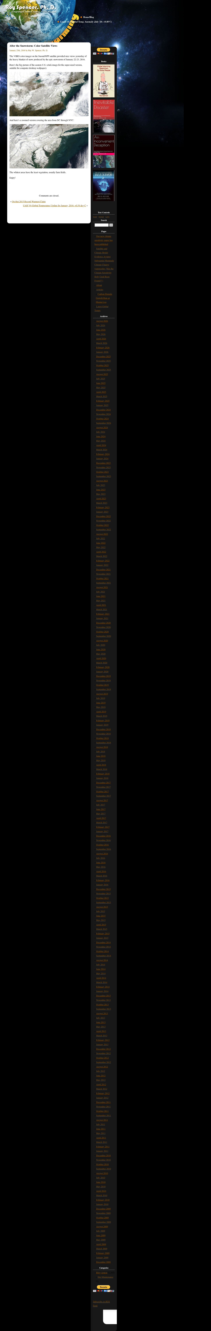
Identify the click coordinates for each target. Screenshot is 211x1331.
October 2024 (102, 418)
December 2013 (103, 995)
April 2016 (101, 871)
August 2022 (102, 533)
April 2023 (101, 498)
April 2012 (101, 1084)
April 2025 (101, 391)
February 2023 (103, 507)
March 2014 (101, 982)
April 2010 (101, 1190)
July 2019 (100, 698)
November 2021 (103, 573)
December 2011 (103, 1102)
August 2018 (102, 746)
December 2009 (103, 1208)
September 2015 (103, 902)
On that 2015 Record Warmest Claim (29, 201)
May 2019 (101, 707)
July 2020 (100, 644)
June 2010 (101, 1182)
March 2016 (101, 875)
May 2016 (101, 866)
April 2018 (101, 764)
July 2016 (100, 857)
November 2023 (103, 467)
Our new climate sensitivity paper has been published (103, 240)
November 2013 (103, 1000)
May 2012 (101, 1079)
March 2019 (101, 715)
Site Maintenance (105, 1276)
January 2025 (102, 405)
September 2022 (103, 529)
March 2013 (101, 1035)
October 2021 (102, 578)
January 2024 (102, 458)
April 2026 (101, 338)
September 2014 (103, 955)
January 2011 (102, 1150)
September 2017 (103, 795)
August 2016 (102, 853)
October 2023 (102, 471)
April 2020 (101, 658)
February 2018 (103, 773)
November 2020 (103, 627)
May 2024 (101, 440)
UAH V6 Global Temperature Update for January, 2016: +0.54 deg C (54, 205)
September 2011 (103, 1115)
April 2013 (101, 1031)
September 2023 (103, 476)
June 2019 (101, 702)
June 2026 (101, 329)
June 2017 (101, 809)
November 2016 (103, 840)
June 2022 (101, 542)
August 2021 (102, 587)
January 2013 (102, 1044)
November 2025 (103, 360)
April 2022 (101, 551)
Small (95, 217)
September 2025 (103, 369)
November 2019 (103, 680)
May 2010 (101, 1186)
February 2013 (103, 1039)
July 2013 (100, 1017)
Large (107, 217)
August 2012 (102, 1066)
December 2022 (103, 516)
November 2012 (103, 1053)
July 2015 (100, 911)
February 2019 (103, 720)
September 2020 (103, 636)
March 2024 (101, 449)
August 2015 (102, 906)
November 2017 (103, 786)
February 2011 (103, 1146)
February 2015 (103, 933)
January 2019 (102, 724)
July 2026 (100, 325)
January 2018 (102, 778)
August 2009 (102, 1226)
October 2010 (102, 1164)
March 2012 (101, 1088)
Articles (99, 289)
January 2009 (102, 1257)
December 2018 (103, 729)
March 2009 (101, 1248)
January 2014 (102, 991)
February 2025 (103, 400)
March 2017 (101, 822)
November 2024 (103, 414)
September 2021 (103, 582)
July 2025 (100, 378)
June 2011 (101, 1128)
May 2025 (101, 387)
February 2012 (103, 1093)
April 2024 (101, 445)
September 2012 (103, 1062)
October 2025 (102, 365)
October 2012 (102, 1057)
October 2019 (102, 684)
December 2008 (103, 1261)
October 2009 (102, 1217)
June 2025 (101, 382)
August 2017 (102, 800)
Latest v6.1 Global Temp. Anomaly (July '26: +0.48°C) (86, 21)
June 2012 (101, 1075)
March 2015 (101, 928)
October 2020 (102, 631)
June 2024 (101, 436)
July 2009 (100, 1230)
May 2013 (101, 1026)
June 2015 (101, 915)
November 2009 (103, 1213)
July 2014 (100, 964)
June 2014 (101, 968)
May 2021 (101, 600)
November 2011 (103, 1106)
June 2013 (101, 1022)
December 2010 (103, 1155)
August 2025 (102, 374)
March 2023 (101, 502)
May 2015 (101, 920)
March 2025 (101, 396)
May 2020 (101, 653)
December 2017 (103, 782)
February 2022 (103, 560)
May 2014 (101, 973)
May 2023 (101, 493)
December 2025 (103, 356)
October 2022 (102, 525)
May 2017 (101, 813)
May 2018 (101, 760)
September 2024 (103, 422)
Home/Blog (88, 17)
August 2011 (102, 1119)
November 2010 (103, 1159)
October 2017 (102, 791)
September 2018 (103, 742)
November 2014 (103, 946)
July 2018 (100, 751)
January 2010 (102, 1204)
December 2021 (103, 569)
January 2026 (102, 351)
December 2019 (103, 675)
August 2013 (102, 1013)
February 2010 (103, 1199)
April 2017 (101, 818)
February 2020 (103, 667)
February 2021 (103, 613)
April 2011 (101, 1137)
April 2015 (101, 924)
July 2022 (100, 538)
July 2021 (100, 591)
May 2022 (101, 547)
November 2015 (103, 893)
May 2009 (101, 1239)
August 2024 (102, 427)
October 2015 (102, 897)
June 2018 (101, 755)
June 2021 (101, 596)
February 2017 (103, 826)
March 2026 (101, 343)
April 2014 (101, 977)
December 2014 (103, 942)
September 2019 (103, 689)
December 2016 (103, 835)
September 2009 (103, 1221)
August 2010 (102, 1173)
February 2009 (103, 1253)
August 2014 (102, 960)
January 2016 (102, 884)
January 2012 (102, 1097)
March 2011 (101, 1142)
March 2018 (101, 769)
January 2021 (102, 618)
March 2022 (101, 556)
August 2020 (102, 640)
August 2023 (102, 480)
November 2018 (103, 733)
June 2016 (101, 862)
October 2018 (102, 738)
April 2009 (101, 1244)
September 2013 (103, 1008)
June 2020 (101, 649)
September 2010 (103, 1168)
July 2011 (100, 1124)
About (99, 285)
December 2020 (103, 622)
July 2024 (100, 431)
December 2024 (103, 409)
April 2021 (101, 604)
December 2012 (103, 1048)
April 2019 (101, 711)
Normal (101, 217)
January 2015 (102, 937)
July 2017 (100, 804)
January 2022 (102, 564)
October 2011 (102, 1110)
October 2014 (102, 951)
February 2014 (103, 986)
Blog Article (101, 1272)
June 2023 (101, 489)
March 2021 (101, 609)
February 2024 (103, 454)
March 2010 (101, 1195)
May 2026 (101, 334)
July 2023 (100, 485)
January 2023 (102, 511)
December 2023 (103, 462)
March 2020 (101, 662)
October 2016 (102, 844)
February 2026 (103, 347)
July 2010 (100, 1177)
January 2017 (102, 831)
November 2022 (103, 520)
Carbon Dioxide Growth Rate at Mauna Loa (104, 297)
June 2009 (101, 1235)
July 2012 (100, 1071)
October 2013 (102, 1004)
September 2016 (103, 849)
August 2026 (102, 320)
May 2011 (101, 1133)
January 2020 (102, 671)
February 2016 (103, 880)
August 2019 (102, 693)
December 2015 (103, 889)
